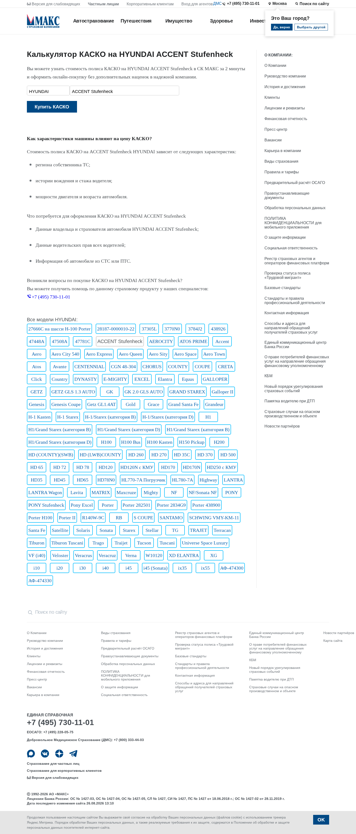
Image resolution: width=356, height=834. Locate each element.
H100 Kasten (159, 442)
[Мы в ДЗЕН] (59, 753)
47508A (59, 341)
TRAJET (198, 530)
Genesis (36, 404)
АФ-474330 (40, 580)
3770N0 (172, 328)
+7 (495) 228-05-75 (58, 732)
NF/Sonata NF (203, 492)
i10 (36, 568)
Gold (130, 404)
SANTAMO (171, 517)
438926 (218, 328)
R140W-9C (93, 517)
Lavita (76, 492)
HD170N (191, 467)
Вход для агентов (197, 4)
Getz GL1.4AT (101, 404)
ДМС (217, 3)
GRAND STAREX (187, 391)
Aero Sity (158, 354)
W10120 (154, 555)
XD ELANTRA (184, 555)
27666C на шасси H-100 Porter (59, 328)
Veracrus (83, 555)
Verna (131, 555)
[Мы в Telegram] (73, 753)
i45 (128, 568)
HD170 (168, 467)
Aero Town (214, 354)
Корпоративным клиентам (150, 4)
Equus (188, 379)
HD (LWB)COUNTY (100, 454)
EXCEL (142, 379)
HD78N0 (106, 479)
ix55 (205, 568)
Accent (222, 341)
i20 (59, 568)
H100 (106, 442)
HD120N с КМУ (136, 467)
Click (36, 379)
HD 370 (205, 454)
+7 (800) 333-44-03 (129, 740)
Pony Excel (82, 505)
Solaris (83, 530)
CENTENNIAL (89, 366)
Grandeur (214, 404)
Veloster (60, 555)
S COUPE (143, 517)
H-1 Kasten (39, 417)
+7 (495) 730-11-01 (243, 3)
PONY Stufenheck (46, 505)
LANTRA (233, 479)
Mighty (151, 492)
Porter (108, 505)
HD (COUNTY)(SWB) (50, 454)
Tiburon (36, 542)
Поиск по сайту (314, 4)
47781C (82, 341)
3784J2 (195, 328)
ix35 (182, 568)
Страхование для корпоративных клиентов (64, 771)
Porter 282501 (136, 505)
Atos (36, 366)
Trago (98, 542)
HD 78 (82, 467)
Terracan (222, 530)
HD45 (59, 479)
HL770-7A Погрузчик (143, 479)
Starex (129, 530)
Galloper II (222, 391)
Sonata (106, 530)
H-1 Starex (67, 417)
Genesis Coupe (66, 404)
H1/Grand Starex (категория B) (59, 429)
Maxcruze (126, 492)
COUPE (202, 366)
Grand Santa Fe (183, 404)
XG (213, 555)
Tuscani (167, 542)
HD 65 (36, 467)
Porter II (67, 517)
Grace (153, 404)
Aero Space (185, 354)
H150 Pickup (191, 442)
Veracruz (107, 555)
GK (109, 391)
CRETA (225, 366)
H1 (208, 417)
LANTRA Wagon (45, 492)
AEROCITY (161, 341)
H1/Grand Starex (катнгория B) (198, 429)
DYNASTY (85, 379)
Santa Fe (36, 530)
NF (174, 492)
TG (175, 530)
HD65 (82, 479)
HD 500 (228, 454)
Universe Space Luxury (205, 542)
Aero (36, 354)
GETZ (37, 391)
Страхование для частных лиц (53, 763)
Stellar (152, 530)
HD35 (36, 479)
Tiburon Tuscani (67, 542)
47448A (36, 341)
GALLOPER (215, 379)
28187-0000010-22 (115, 328)
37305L (149, 328)
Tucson (144, 542)
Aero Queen (130, 354)
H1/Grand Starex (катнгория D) (60, 442)
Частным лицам (103, 4)
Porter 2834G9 (171, 505)
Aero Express (99, 354)
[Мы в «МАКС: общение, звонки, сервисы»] (31, 753)
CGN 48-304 (123, 366)
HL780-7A (182, 479)
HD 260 (136, 454)
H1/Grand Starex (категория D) (128, 429)
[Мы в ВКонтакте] (45, 753)
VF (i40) (36, 555)
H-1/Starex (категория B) (110, 417)
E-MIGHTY (115, 379)
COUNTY (178, 366)
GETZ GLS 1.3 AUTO (73, 391)
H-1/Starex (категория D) (167, 417)
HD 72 (59, 467)
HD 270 (159, 454)
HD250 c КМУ (221, 467)
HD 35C (182, 454)
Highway (208, 479)
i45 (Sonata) (155, 568)
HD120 (106, 467)
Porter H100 (40, 517)
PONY (231, 492)
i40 (105, 568)
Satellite (60, 530)
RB (119, 517)
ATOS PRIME (193, 341)
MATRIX (101, 492)
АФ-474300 (231, 568)
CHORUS (152, 366)
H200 (219, 442)
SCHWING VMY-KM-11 (214, 517)
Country (60, 379)
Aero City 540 (65, 354)
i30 (82, 568)
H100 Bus (130, 442)
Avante (60, 366)
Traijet (121, 542)
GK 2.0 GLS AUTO (143, 391)
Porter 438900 (206, 505)
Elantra (165, 379)
